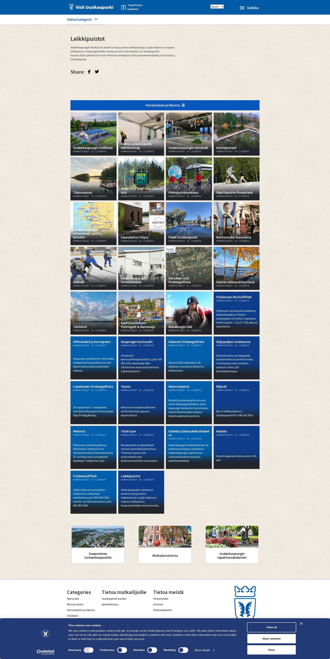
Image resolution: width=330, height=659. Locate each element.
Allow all (271, 627)
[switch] (122, 650)
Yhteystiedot (160, 598)
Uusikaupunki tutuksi (114, 598)
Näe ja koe (73, 598)
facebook (89, 71)
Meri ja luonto (75, 604)
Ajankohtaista (110, 604)
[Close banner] (301, 623)
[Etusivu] (90, 7)
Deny (271, 649)
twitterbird (97, 71)
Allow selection (271, 638)
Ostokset (72, 615)
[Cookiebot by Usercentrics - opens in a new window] (46, 652)
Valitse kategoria (79, 19)
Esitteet (158, 604)
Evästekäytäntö (162, 610)
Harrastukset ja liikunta (162, 105)
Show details (202, 650)
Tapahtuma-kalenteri (135, 7)
